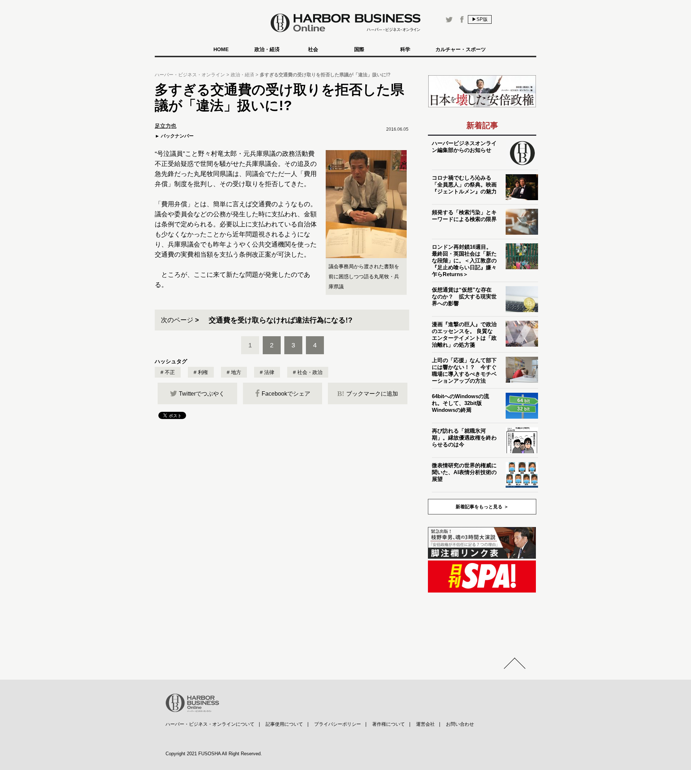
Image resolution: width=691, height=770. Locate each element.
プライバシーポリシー (337, 724)
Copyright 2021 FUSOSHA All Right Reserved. (214, 753)
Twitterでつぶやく (202, 394)
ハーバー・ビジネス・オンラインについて (210, 724)
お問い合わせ (460, 724)
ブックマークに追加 (367, 393)
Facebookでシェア (286, 394)
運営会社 (425, 724)
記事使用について (284, 724)
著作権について (388, 724)
